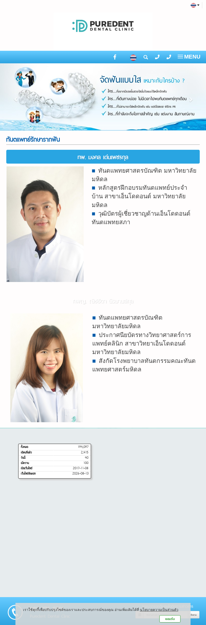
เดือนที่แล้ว (26, 452)
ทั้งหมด (24, 447)
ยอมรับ (170, 618)
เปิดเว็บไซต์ (26, 468)
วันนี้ (23, 458)
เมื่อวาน (25, 463)
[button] (15, 96)
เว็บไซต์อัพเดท (28, 473)
